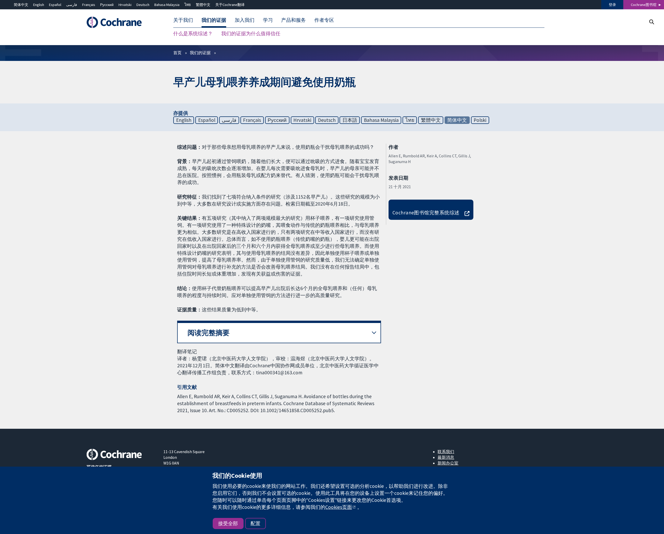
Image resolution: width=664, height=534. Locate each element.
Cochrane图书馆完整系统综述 (426, 212)
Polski (480, 120)
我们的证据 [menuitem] (214, 20)
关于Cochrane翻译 (230, 4)
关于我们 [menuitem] (183, 20)
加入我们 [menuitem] (244, 20)
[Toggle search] (651, 21)
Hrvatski (125, 4)
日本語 (349, 120)
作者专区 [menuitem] (324, 20)
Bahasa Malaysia (166, 4)
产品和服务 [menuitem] (293, 20)
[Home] (121, 22)
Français (88, 4)
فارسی (71, 4)
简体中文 (21, 4)
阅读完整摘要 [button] (209, 332)
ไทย (187, 4)
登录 (612, 4)
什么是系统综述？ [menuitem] (193, 34)
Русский (107, 4)
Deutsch (142, 4)
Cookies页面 (338, 507)
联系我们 (446, 451)
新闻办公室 (448, 463)
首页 (177, 52)
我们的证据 (200, 52)
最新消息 (446, 457)
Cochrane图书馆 (643, 4)
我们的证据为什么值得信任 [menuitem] (250, 34)
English (38, 4)
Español (55, 4)
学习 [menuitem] (268, 20)
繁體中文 (203, 4)
